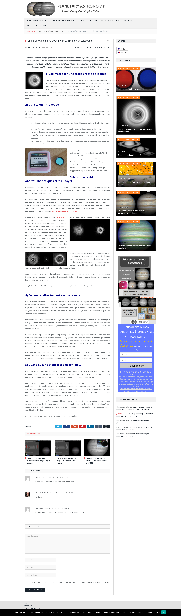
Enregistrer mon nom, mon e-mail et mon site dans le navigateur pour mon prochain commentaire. (69, 582)
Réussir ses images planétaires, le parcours (111, 20)
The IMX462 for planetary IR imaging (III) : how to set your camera (67, 460)
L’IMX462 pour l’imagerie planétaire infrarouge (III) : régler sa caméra (38, 460)
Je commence (136, 365)
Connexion (28, 606)
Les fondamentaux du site (84, 47)
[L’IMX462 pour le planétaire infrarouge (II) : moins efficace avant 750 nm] (97, 447)
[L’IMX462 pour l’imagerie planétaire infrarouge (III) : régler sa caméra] (38, 447)
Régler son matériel (102, 47)
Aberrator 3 (61, 217)
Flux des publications (32, 608)
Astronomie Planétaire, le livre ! (68, 20)
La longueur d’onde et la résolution (131, 89)
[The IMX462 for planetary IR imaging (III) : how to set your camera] (68, 447)
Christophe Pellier (34, 47)
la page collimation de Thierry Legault (65, 211)
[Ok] (178, 612)
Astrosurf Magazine (37, 25)
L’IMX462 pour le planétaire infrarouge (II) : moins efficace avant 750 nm (96, 460)
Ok (164, 612)
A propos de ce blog (37, 20)
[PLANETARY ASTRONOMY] (90, 8)
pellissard (119, 414)
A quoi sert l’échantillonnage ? (129, 155)
